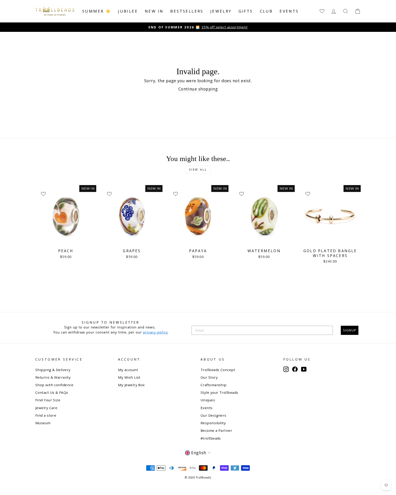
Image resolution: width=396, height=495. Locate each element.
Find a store (45, 415)
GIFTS (246, 11)
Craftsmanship (214, 385)
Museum (43, 423)
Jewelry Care (46, 407)
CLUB (266, 11)
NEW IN (154, 11)
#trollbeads (211, 438)
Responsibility (213, 423)
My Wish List (129, 377)
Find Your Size (47, 400)
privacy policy (155, 332)
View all (198, 170)
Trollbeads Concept (218, 369)
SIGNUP (349, 330)
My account (128, 369)
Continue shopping (198, 89)
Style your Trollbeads (219, 392)
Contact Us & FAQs (51, 392)
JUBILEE (128, 11)
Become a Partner (216, 430)
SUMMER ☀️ (96, 11)
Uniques (208, 400)
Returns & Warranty (53, 377)
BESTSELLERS (186, 11)
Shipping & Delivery (53, 369)
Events (289, 11)
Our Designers (213, 415)
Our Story (209, 377)
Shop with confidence (54, 385)
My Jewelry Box (131, 385)
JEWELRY (221, 11)
